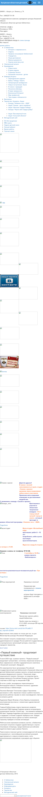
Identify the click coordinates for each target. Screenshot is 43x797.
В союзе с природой (15, 87)
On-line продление (10, 121)
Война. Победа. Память (16, 80)
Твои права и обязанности (17, 97)
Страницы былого (14, 72)
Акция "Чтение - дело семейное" (19, 105)
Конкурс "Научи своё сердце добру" (20, 109)
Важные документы (15, 60)
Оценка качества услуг (16, 62)
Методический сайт (10, 118)
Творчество (8, 790)
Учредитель (12, 56)
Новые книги (12, 68)
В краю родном (13, 70)
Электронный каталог (11, 64)
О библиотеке (9, 47)
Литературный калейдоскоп (17, 83)
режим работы (5, 45)
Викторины (8, 99)
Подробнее (4, 525)
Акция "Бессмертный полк (17, 114)
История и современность (17, 50)
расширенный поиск (24, 796)
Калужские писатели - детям (18, 74)
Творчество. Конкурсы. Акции (14, 101)
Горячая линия (9, 131)
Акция (10, 116)
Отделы (11, 52)
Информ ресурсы (10, 76)
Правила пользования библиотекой (20, 54)
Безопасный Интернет (16, 93)
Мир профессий (13, 95)
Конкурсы (7, 788)
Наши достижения (14, 58)
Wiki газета (8, 123)
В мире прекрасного (15, 91)
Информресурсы (10, 786)
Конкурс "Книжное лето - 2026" (18, 103)
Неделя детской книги (11, 125)
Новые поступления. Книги (17, 85)
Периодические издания (16, 78)
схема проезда (25, 40)
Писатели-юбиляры (15, 89)
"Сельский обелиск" (19, 116)
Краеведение (8, 66)
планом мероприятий (32, 589)
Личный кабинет (9, 127)
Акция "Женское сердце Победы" (19, 107)
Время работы (9, 129)
